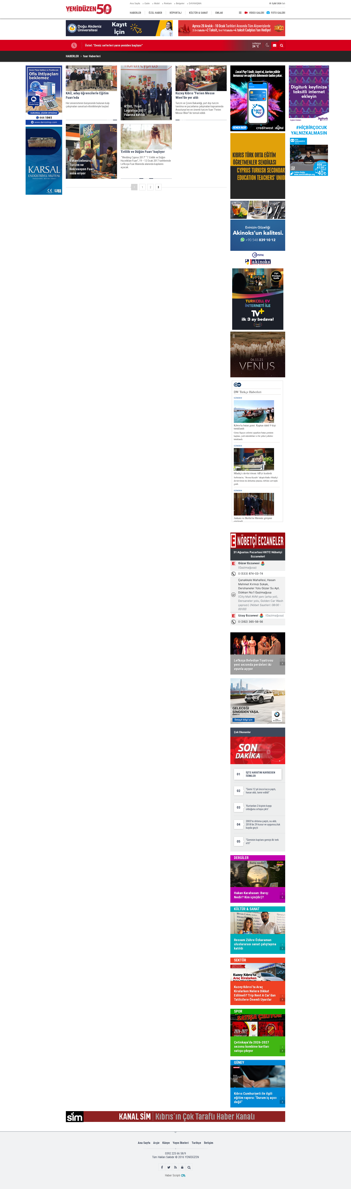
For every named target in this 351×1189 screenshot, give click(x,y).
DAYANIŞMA (195, 3)
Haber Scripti (172, 1175)
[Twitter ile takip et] (168, 1167)
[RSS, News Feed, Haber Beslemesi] (175, 1167)
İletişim (208, 1143)
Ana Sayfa (135, 3)
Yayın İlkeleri (181, 1143)
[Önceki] (134, 187)
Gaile (147, 3)
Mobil (157, 3)
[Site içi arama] (281, 45)
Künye (166, 1143)
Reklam (168, 3)
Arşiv (156, 1143)
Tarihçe (196, 1143)
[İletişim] (274, 45)
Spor (238, 1011)
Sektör (240, 960)
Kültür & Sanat (247, 909)
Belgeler (180, 3)
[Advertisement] (44, 224)
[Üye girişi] (182, 1167)
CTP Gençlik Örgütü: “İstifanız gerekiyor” (111, 45)
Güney (239, 1062)
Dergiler (241, 858)
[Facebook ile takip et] (162, 1167)
